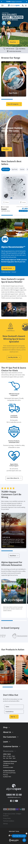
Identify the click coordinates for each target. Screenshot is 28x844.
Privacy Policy (6, 818)
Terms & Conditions (8, 821)
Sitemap (5, 823)
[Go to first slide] (26, 1)
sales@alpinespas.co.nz (14, 797)
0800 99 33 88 (14, 794)
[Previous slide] (1, 1)
